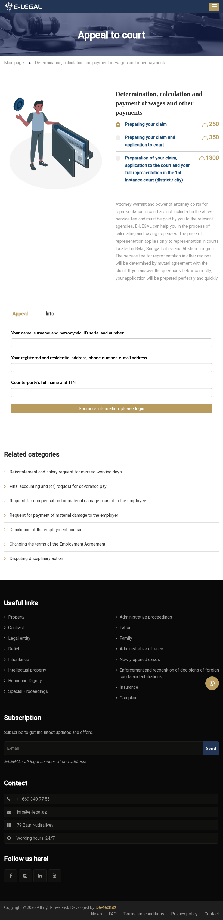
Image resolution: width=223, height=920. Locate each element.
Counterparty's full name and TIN (43, 382)
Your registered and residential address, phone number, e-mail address (79, 358)
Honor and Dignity (25, 680)
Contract (16, 627)
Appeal (20, 313)
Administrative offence (141, 648)
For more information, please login (111, 408)
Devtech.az (106, 907)
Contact (212, 913)
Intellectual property (27, 670)
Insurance (129, 687)
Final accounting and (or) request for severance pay (58, 486)
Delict (13, 648)
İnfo (49, 313)
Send (211, 748)
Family (126, 638)
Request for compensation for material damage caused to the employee (78, 500)
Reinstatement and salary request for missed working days (66, 472)
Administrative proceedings (146, 617)
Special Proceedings (28, 691)
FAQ (113, 913)
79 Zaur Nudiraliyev (35, 825)
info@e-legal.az (32, 812)
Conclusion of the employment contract (47, 529)
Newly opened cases (140, 659)
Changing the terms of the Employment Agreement (57, 544)
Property (16, 617)
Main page (14, 62)
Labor (125, 627)
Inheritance (18, 659)
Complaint (129, 697)
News (96, 913)
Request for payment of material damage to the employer (64, 515)
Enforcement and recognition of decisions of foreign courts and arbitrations (169, 673)
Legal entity (19, 638)
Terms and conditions (143, 913)
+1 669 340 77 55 (33, 799)
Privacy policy (184, 913)
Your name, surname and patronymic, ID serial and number (67, 333)
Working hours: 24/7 (35, 838)
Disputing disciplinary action (36, 558)
